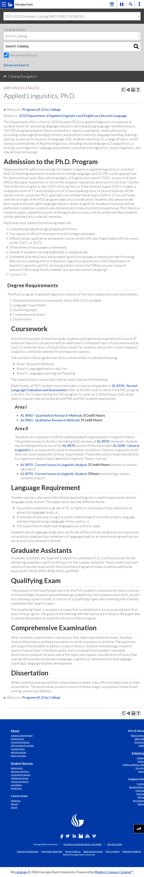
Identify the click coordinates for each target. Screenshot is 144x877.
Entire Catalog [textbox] (16, 36)
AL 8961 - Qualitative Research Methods (50, 420)
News (141, 771)
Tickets (140, 758)
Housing (140, 790)
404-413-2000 (114, 844)
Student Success (22, 763)
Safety (141, 804)
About (15, 730)
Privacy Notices (73, 851)
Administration (18, 752)
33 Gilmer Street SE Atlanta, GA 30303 (82, 844)
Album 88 (139, 738)
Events (140, 783)
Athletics (138, 753)
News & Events (18, 755)
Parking (140, 794)
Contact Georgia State (22, 735)
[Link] (121, 4)
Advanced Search (16, 65)
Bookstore (16, 788)
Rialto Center (137, 735)
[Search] (136, 46)
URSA (141, 745)
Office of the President (22, 745)
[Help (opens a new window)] (138, 90)
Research (139, 742)
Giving (14, 807)
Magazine (16, 800)
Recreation (138, 800)
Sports (141, 761)
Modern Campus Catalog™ (113, 872)
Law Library (16, 785)
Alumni (14, 804)
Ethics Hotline (113, 851)
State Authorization (93, 851)
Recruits (140, 768)
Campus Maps (18, 749)
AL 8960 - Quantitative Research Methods (51, 415)
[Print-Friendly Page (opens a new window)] (133, 90)
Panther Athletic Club (133, 764)
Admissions (17, 768)
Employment (17, 738)
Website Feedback (131, 851)
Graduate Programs (21, 774)
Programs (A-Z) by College (41, 109)
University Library (20, 781)
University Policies (20, 742)
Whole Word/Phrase (23, 55)
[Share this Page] (128, 90)
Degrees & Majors (20, 771)
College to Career (19, 778)
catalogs (21, 872)
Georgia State (24, 4)
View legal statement (51, 851)
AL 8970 (103, 441)
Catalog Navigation (22, 76)
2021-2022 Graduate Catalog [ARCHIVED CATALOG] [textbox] (44, 16)
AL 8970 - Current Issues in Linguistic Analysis (53, 465)
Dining (141, 797)
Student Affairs (136, 787)
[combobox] (72, 16)
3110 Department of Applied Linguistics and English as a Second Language (73, 116)
